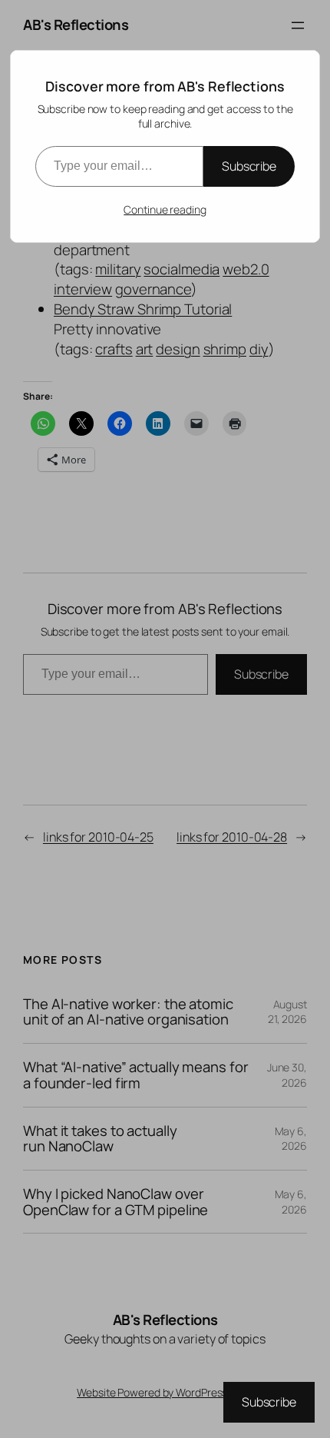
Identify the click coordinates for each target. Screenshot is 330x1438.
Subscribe (249, 166)
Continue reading (165, 209)
